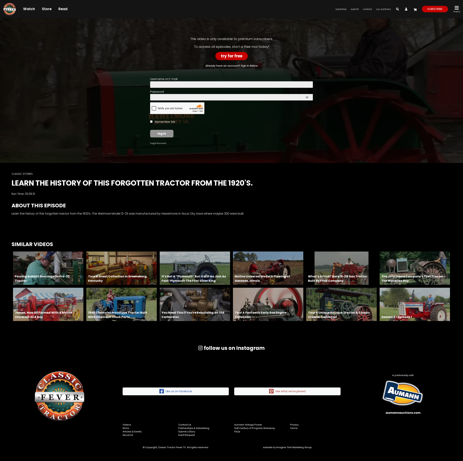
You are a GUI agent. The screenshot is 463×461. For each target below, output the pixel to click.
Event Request (186, 435)
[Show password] (307, 97)
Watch (29, 9)
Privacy (294, 424)
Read (62, 9)
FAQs (237, 431)
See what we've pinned (290, 391)
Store (47, 9)
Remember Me (164, 122)
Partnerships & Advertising (193, 428)
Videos (127, 424)
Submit (355, 9)
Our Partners (383, 9)
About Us (128, 435)
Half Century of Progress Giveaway (254, 428)
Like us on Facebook (179, 391)
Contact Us (184, 424)
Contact (367, 9)
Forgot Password (158, 143)
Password (157, 92)
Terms (294, 428)
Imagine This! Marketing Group (294, 447)
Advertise (341, 9)
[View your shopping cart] (415, 9)
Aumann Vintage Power (248, 424)
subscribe (435, 9)
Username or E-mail (163, 79)
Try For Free (231, 56)
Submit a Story (186, 431)
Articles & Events (132, 431)
